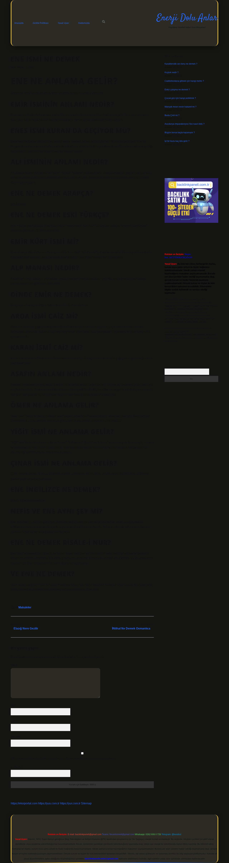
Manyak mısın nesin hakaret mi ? (180, 107)
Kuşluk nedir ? (172, 72)
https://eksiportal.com (24, 803)
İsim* (13, 705)
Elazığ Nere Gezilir (26, 628)
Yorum (14, 665)
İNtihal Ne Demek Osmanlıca (131, 628)
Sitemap (86, 803)
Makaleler (24, 607)
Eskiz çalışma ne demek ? (177, 89)
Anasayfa (18, 23)
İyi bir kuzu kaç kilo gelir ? (177, 141)
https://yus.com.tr (48, 803)
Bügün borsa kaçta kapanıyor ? (180, 132)
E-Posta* (15, 721)
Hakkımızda (84, 23)
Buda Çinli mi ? (172, 115)
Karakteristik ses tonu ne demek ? (181, 64)
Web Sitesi (16, 737)
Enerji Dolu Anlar (187, 18)
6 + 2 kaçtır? (17, 767)
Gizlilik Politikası (40, 23)
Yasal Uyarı (63, 23)
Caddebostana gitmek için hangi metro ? (184, 81)
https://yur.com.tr (70, 803)
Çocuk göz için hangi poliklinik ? (180, 98)
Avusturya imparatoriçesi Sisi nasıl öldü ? (184, 124)
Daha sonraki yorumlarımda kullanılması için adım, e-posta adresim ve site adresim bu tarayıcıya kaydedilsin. (63, 758)
